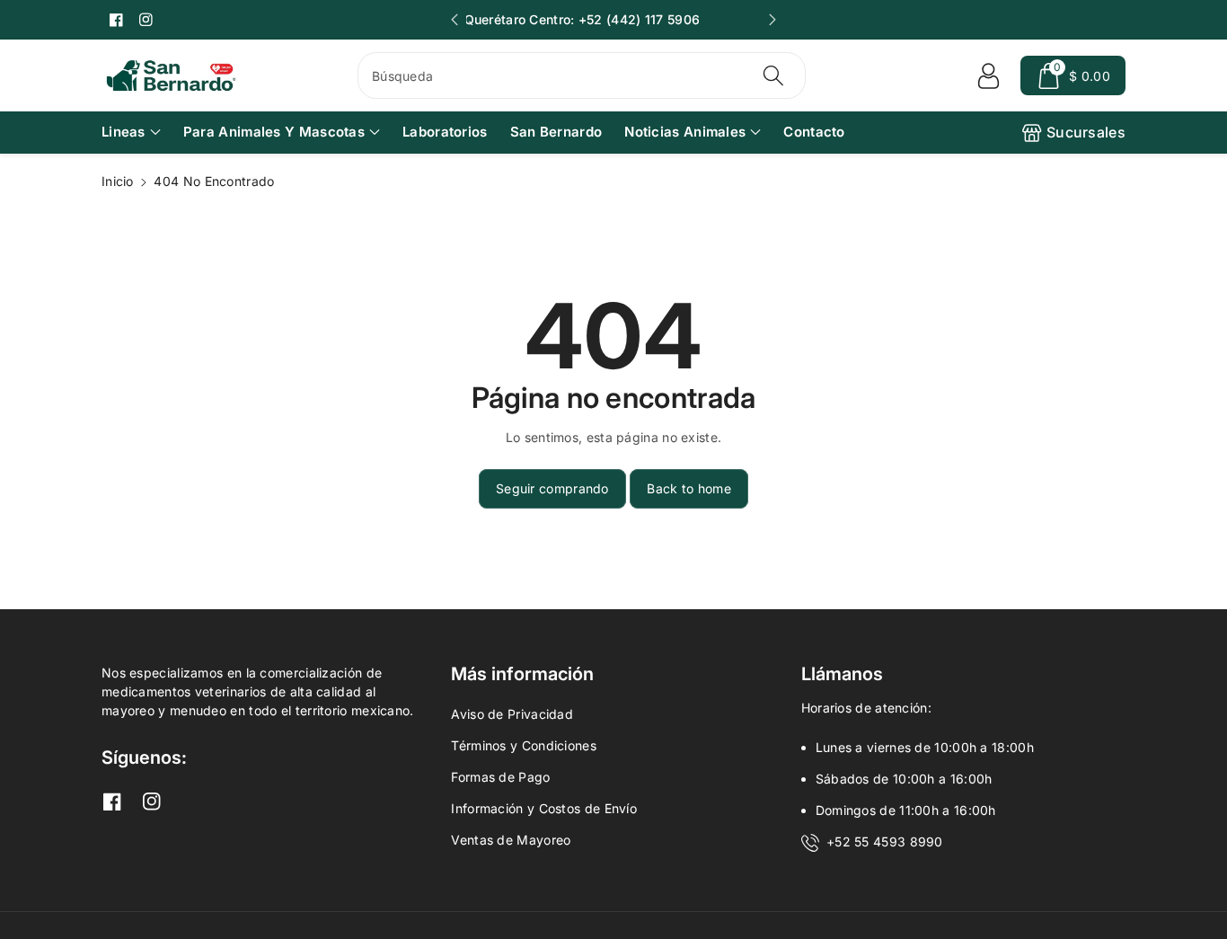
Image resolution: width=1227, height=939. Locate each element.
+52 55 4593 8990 (884, 841)
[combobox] (581, 75)
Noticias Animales (685, 131)
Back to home (689, 488)
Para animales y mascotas (274, 131)
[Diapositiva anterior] (454, 20)
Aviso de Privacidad (512, 714)
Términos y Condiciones (523, 745)
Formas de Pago (500, 776)
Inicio (118, 181)
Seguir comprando (552, 488)
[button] (1073, 75)
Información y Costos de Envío (544, 808)
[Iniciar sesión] (988, 75)
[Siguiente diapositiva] (772, 20)
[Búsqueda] (772, 75)
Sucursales (1085, 132)
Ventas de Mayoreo (510, 839)
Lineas (124, 131)
